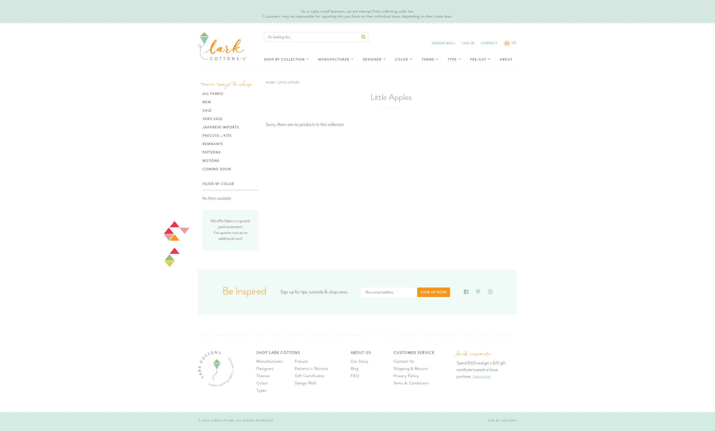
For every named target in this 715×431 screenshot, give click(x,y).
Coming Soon (216, 169)
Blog (355, 369)
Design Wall (443, 43)
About (506, 59)
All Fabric (213, 94)
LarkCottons (223, 421)
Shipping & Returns (411, 369)
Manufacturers (269, 362)
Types (261, 391)
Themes (263, 376)
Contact (489, 43)
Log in (468, 43)
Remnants (212, 144)
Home (270, 83)
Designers (265, 369)
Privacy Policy (406, 376)
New (206, 102)
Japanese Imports (220, 127)
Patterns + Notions (311, 369)
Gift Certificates (310, 376)
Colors (262, 383)
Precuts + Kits (217, 136)
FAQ (355, 376)
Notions (211, 161)
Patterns (211, 152)
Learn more (481, 377)
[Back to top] (533, 334)
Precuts (301, 362)
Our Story (360, 362)
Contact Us (404, 362)
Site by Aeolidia (502, 421)
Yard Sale (212, 119)
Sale (207, 110)
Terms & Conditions (411, 383)
